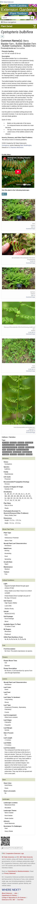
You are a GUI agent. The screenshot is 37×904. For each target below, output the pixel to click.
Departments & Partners (9, 895)
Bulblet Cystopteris (12, 46)
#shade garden (11, 449)
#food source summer (8, 445)
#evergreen (5, 454)
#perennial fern (17, 452)
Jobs (15, 893)
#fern (4, 449)
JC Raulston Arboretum (16, 147)
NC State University (8, 857)
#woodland (29, 454)
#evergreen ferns (27, 452)
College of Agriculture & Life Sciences (14, 897)
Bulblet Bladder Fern (26, 43)
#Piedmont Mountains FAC (10, 447)
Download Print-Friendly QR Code (12, 848)
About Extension (7, 893)
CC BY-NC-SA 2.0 (30, 430)
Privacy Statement (10, 873)
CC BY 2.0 (32, 261)
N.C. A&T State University (25, 857)
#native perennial (7, 452)
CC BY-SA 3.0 (31, 332)
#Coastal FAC (29, 442)
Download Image (30, 228)
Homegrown (5, 145)
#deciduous (13, 454)
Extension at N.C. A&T (8, 900)
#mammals (21, 442)
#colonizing (21, 454)
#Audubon (21, 447)
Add (5, 194)
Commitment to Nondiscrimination (18, 871)
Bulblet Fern (30, 46)
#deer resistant (30, 447)
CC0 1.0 (33, 227)
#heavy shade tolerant (22, 449)
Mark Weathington (25, 145)
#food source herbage (22, 445)
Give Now (20, 900)
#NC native (5, 442)
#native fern (13, 442)
